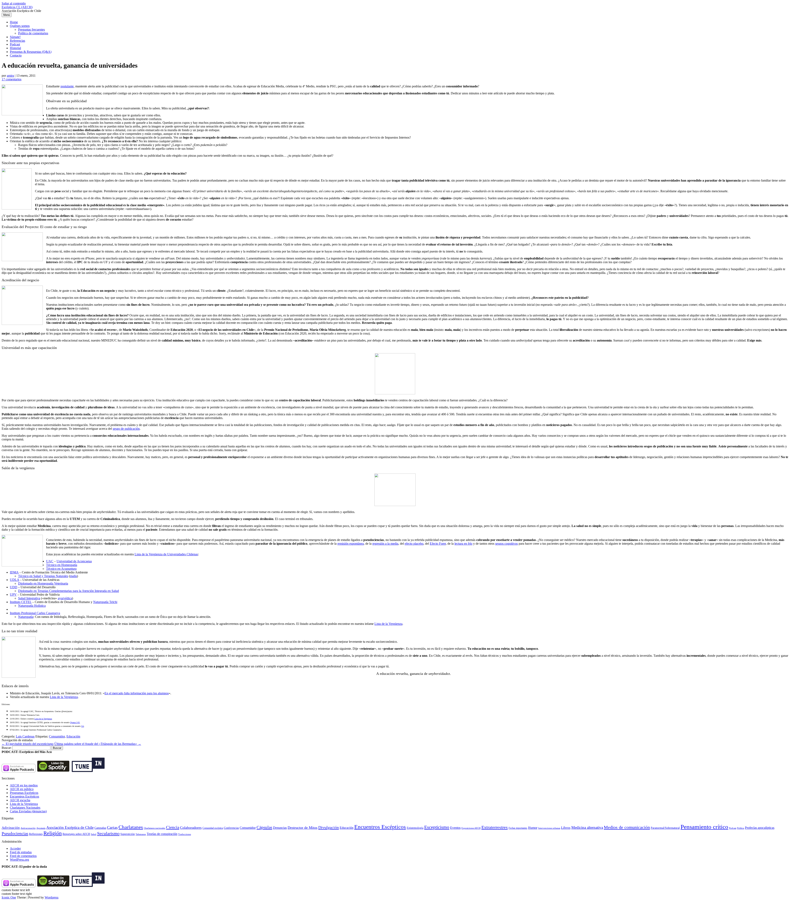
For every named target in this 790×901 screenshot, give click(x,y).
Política (740, 828)
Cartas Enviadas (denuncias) (28, 811)
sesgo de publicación (126, 428)
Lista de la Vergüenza (388, 623)
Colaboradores (191, 828)
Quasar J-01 (75, 722)
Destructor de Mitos (302, 828)
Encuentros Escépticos (24, 796)
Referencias (17, 40)
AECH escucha (20, 800)
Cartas (112, 827)
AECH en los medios (24, 785)
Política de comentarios (33, 33)
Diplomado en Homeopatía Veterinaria (43, 583)
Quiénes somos (20, 26)
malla (73, 576)
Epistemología (415, 827)
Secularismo (108, 833)
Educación (73, 736)
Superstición (127, 834)
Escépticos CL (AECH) (17, 7)
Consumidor (57, 736)
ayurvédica (65, 598)
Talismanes (141, 834)
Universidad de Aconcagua (74, 561)
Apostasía (40, 828)
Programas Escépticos (24, 792)
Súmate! (15, 37)
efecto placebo (414, 543)
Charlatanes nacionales (154, 828)
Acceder (15, 848)
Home (14, 22)
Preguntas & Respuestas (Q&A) (30, 51)
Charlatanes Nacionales (25, 807)
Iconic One (9, 897)
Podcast (15, 44)
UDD (13, 587)
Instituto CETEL (20, 602)
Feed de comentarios (23, 856)
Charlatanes (130, 827)
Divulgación (328, 827)
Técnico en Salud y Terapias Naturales (43, 576)
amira (10, 75)
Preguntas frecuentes (31, 29)
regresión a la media (385, 543)
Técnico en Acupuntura (61, 568)
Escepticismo (436, 827)
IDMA (14, 572)
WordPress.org (19, 859)
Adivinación (11, 828)
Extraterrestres (494, 827)
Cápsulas (264, 827)
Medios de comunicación (627, 827)
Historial (15, 48)
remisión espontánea (350, 543)
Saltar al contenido (14, 3)
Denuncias (280, 827)
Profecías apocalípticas (759, 827)
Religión (52, 833)
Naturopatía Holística (32, 605)
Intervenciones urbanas (549, 828)
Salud (93, 834)
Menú (6, 14)
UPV (13, 594)
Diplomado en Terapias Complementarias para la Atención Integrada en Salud (68, 591)
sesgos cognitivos (506, 543)
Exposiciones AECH (471, 828)
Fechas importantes (518, 828)
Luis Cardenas (25, 736)
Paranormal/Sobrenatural (665, 827)
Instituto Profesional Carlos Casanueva (35, 613)
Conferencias (231, 827)
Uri (82, 726)
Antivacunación (28, 828)
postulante (67, 86)
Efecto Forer (438, 543)
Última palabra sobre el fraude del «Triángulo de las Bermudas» (97, 744)
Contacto (16, 55)
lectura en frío (463, 543)
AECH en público (22, 789)
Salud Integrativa (29, 598)
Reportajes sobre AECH (76, 834)
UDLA (14, 579)
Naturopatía (25, 616)
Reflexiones (36, 834)
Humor (532, 827)
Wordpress (51, 897)
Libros (565, 828)
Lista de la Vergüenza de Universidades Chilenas (166, 554)
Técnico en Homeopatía (61, 565)
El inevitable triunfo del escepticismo (27, 744)
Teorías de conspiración (162, 834)
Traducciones (184, 834)
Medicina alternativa (587, 827)
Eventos (455, 828)
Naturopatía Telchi (105, 602)
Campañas (100, 827)
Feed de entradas (21, 852)
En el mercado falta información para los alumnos (137, 693)
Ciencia (172, 827)
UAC (49, 561)
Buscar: (7, 747)
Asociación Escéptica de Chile (70, 827)
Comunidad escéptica (212, 828)
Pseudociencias (15, 833)
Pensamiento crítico (704, 826)
